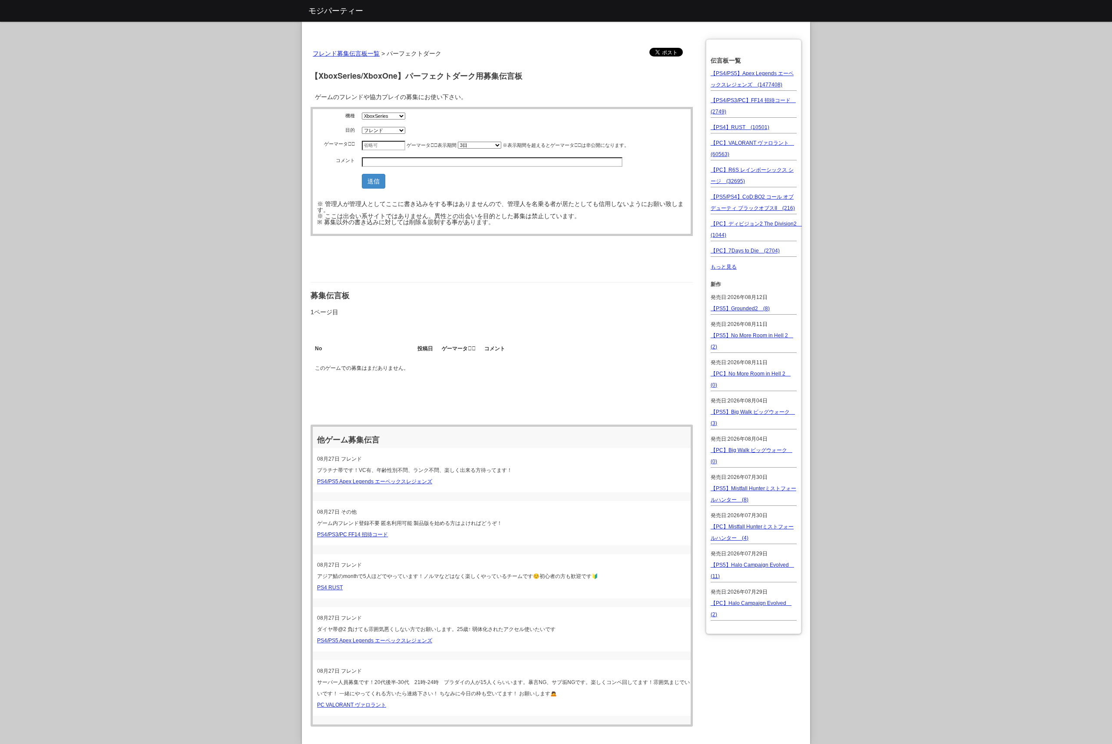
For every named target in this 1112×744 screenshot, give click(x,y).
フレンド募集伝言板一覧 (346, 53)
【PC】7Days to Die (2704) (745, 251)
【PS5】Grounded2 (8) (740, 309)
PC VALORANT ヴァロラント (351, 705)
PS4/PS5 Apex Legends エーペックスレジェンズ (374, 481)
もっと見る (724, 267)
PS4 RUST (330, 588)
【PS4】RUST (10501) (740, 127)
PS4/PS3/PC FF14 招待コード (352, 534)
